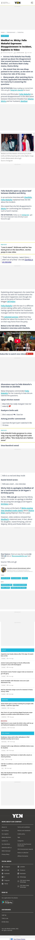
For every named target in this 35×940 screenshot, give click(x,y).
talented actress (11, 317)
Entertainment (11, 32)
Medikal (24, 101)
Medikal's (5, 519)
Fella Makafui (25, 94)
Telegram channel (16, 90)
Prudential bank (7, 584)
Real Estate (4, 741)
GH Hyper (11, 301)
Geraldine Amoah (20, 52)
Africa (3, 759)
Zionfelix (28, 197)
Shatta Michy (6, 578)
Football (3, 658)
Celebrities (20, 32)
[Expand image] (33, 134)
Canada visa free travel (18, 587)
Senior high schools (20, 584)
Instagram (25, 215)
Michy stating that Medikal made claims (17, 509)
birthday (4, 504)
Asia (2, 768)
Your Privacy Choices (19, 939)
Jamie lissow (5, 587)
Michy (3, 208)
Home (3, 32)
